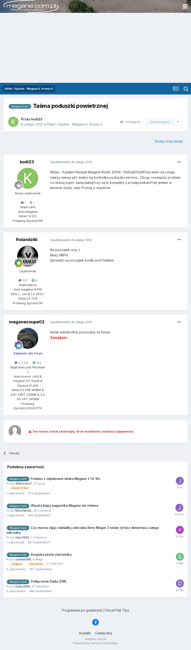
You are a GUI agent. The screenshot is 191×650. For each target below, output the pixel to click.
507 (24, 280)
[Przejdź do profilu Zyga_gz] (180, 530)
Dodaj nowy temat (169, 141)
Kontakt (85, 633)
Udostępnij (131, 122)
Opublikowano (71, 162)
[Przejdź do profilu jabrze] (180, 481)
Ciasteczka (103, 633)
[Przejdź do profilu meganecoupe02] (27, 338)
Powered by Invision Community (95, 643)
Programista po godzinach (82, 610)
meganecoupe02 (26, 321)
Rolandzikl (27, 239)
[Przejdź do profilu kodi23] (13, 122)
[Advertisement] (95, 47)
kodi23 (27, 161)
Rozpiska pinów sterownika (51, 554)
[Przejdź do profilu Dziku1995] (180, 583)
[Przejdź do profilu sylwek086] (180, 557)
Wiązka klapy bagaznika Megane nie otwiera (64, 505)
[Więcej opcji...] (179, 162)
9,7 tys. (23, 362)
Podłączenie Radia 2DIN (48, 581)
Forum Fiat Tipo (117, 610)
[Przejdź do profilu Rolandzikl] (27, 256)
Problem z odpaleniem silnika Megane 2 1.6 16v (65, 479)
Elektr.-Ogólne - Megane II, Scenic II (74, 124)
